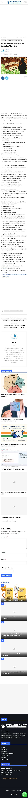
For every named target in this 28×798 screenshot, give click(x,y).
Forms (4, 268)
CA (2, 40)
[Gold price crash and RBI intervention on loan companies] (14, 611)
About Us (4, 749)
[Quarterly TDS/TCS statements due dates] (14, 593)
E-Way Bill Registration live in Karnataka (11, 517)
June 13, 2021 (8, 51)
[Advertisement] (14, 20)
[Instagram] (17, 794)
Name (3, 552)
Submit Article (5, 755)
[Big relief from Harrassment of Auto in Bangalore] (14, 648)
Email (3, 559)
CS (5, 40)
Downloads (4, 759)
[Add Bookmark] (25, 77)
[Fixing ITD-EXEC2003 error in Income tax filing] (14, 458)
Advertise (4, 751)
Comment (4, 537)
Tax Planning (18, 40)
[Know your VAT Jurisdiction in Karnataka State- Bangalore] (14, 383)
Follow (14, 345)
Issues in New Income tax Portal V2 (13, 311)
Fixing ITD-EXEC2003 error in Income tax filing (12, 469)
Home (3, 747)
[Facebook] (11, 794)
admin (7, 50)
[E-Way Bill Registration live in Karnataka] (14, 506)
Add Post (3, 757)
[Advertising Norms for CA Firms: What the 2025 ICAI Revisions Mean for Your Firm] (14, 433)
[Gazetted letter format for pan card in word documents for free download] (14, 408)
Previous (5, 521)
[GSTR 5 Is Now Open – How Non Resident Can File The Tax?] (14, 667)
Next (10, 521)
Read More (16, 737)
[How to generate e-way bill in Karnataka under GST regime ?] (14, 481)
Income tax (10, 40)
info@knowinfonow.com (10, 779)
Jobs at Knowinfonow (7, 753)
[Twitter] (14, 794)
